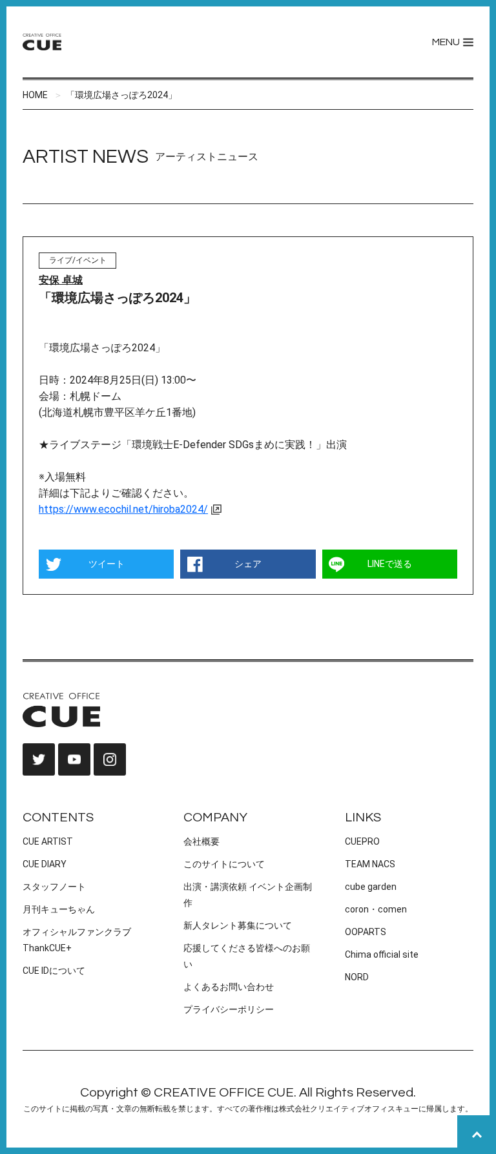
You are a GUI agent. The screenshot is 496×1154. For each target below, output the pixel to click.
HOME (35, 95)
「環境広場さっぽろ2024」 (121, 95)
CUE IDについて (54, 970)
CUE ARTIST (48, 841)
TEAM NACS (370, 864)
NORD (357, 977)
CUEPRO (362, 841)
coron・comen (376, 909)
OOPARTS (365, 932)
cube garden (371, 886)
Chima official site (381, 954)
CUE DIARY (45, 864)
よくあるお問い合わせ (228, 987)
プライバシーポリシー (228, 1009)
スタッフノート (54, 886)
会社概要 (201, 841)
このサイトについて (224, 864)
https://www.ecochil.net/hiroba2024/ (123, 509)
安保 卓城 (61, 280)
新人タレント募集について (237, 925)
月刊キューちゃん (59, 909)
